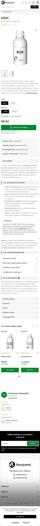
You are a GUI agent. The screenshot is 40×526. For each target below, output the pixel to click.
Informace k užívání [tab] (8, 312)
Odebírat (32, 443)
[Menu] (37, 2)
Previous (33, 326)
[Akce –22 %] (30, 342)
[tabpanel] (10, 351)
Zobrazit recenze (12, 398)
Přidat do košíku (20, 127)
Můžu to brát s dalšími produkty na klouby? (15, 263)
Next (37, 326)
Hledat (34, 7)
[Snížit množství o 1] (35, 122)
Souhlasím (21, 516)
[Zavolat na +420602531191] (26, 2)
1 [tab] (19, 376)
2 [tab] (20, 376)
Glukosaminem (23, 228)
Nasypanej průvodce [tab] (9, 317)
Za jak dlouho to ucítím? (9, 258)
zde (22, 512)
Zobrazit (30, 370)
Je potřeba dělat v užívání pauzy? (12, 272)
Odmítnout (26, 522)
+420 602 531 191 (21, 478)
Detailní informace (32, 93)
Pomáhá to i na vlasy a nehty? (11, 267)
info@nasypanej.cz (21, 475)
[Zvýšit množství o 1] (35, 120)
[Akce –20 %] (10, 342)
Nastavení (15, 522)
